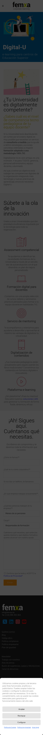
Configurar (21, 722)
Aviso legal (35, 727)
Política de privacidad (24, 727)
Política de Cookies (10, 727)
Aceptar (22, 709)
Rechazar (21, 716)
